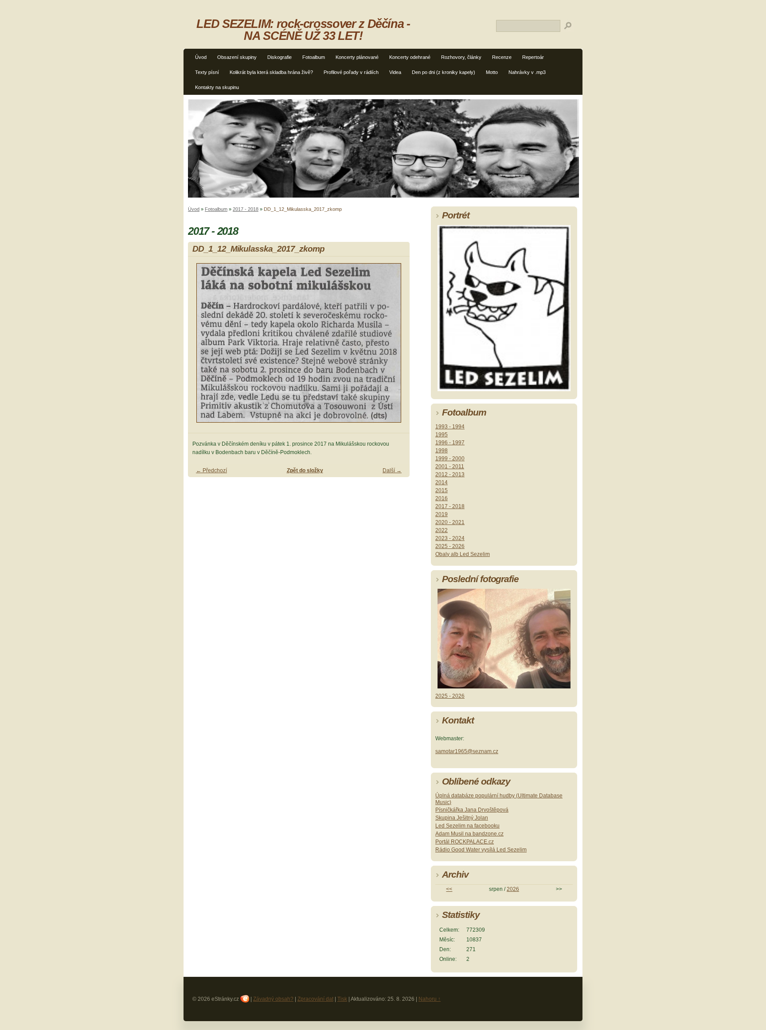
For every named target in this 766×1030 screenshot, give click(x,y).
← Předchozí (211, 470)
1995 (441, 434)
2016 (441, 498)
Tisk (342, 999)
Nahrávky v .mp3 (527, 72)
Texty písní (207, 72)
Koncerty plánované (357, 57)
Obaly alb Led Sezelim (462, 554)
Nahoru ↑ (429, 999)
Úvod (201, 57)
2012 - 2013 (450, 474)
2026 (513, 889)
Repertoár (533, 57)
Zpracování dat (315, 999)
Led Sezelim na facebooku (467, 826)
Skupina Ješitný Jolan (461, 818)
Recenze (502, 57)
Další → (392, 470)
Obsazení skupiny (237, 57)
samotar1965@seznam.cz (466, 751)
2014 (441, 482)
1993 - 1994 (450, 427)
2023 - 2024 (450, 538)
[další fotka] (395, 347)
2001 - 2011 (449, 466)
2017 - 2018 (245, 209)
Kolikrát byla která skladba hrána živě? (271, 72)
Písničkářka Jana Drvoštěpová (471, 810)
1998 (441, 450)
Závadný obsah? (273, 999)
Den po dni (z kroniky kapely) (443, 72)
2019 (441, 514)
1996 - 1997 (450, 442)
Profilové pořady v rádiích (351, 72)
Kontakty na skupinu (217, 87)
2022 (441, 530)
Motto (492, 72)
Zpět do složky (305, 470)
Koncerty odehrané (409, 57)
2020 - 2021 (450, 522)
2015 (441, 490)
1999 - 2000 (450, 458)
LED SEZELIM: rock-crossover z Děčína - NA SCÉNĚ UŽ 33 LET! (303, 30)
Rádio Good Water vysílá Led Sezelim (481, 850)
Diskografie (279, 57)
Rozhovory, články (461, 57)
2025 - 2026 (450, 546)
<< (449, 889)
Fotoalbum (313, 57)
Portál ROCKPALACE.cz (464, 842)
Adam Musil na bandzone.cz (469, 834)
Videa (395, 72)
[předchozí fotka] (202, 347)
